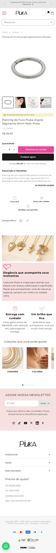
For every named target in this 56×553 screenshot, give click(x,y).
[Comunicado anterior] (5, 3)
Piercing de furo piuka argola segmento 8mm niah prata (26, 37)
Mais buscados (27, 470)
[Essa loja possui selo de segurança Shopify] (21, 540)
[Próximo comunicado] (51, 3)
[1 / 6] (22, 385)
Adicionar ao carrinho (36, 149)
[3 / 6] (26, 385)
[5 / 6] (31, 385)
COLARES (37, 371)
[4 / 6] (29, 385)
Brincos (16, 32)
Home (4, 32)
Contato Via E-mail (14, 495)
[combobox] (28, 22)
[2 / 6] (24, 385)
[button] (4, 13)
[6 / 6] (33, 385)
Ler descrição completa (44, 185)
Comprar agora (28, 157)
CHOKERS (12, 371)
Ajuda (27, 462)
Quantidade (8, 143)
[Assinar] (44, 403)
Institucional (27, 454)
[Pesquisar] (52, 22)
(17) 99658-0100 (12, 485)
